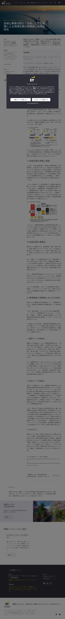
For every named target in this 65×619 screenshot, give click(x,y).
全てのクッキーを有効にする (41, 99)
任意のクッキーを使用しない (20, 99)
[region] (32, 91)
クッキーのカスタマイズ (32, 103)
